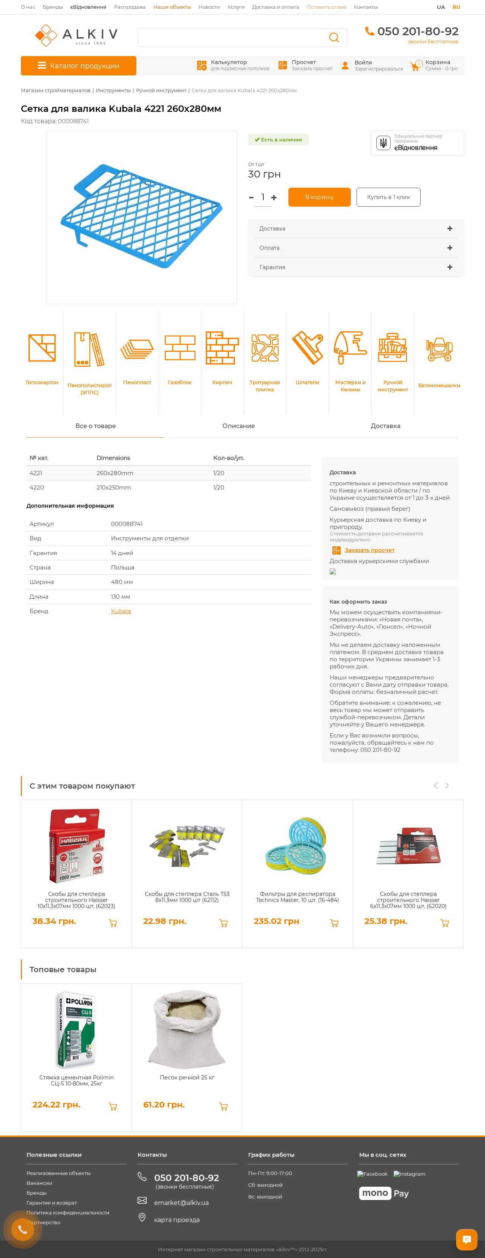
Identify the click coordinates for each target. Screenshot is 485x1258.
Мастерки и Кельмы (350, 385)
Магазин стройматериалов (56, 90)
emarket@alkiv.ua (181, 1202)
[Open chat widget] (466, 1239)
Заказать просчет (369, 550)
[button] (356, 229)
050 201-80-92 (417, 31)
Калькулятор (240, 65)
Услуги (236, 7)
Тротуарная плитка (265, 385)
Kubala (121, 611)
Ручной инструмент (161, 90)
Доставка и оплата (275, 7)
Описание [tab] (238, 426)
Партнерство (43, 1222)
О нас (28, 7)
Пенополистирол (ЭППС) (89, 388)
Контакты (366, 7)
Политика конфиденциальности (68, 1212)
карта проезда (177, 1219)
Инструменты (113, 90)
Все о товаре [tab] (95, 426)
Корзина (438, 65)
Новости (209, 7)
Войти (363, 62)
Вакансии (39, 1183)
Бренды (53, 7)
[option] (76, 874)
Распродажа (130, 7)
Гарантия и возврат (52, 1203)
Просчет (312, 65)
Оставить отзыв (326, 7)
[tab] (356, 228)
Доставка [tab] (386, 426)
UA (441, 7)
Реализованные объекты (59, 1173)
